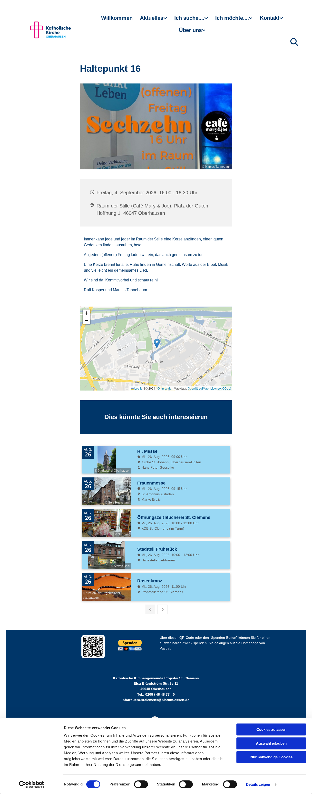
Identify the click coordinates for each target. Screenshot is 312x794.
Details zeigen (258, 784)
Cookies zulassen (271, 729)
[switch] (141, 784)
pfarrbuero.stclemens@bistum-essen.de (156, 700)
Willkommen (117, 18)
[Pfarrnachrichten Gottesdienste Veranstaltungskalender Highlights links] (166, 20)
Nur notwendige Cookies (271, 757)
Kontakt (269, 18)
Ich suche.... (189, 18)
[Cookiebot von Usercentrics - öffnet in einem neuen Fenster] (31, 784)
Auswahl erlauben (271, 743)
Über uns (190, 30)
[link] (153, 20)
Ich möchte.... (232, 18)
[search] (294, 42)
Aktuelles (151, 18)
